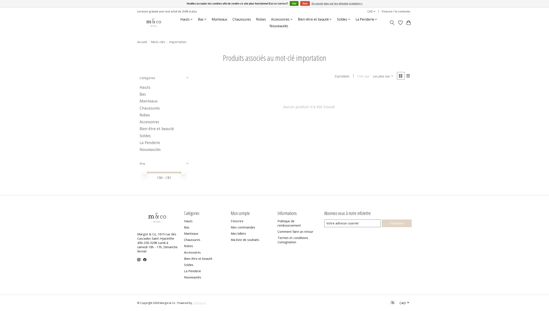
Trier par (363, 76)
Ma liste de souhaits (245, 239)
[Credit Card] (392, 303)
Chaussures (241, 19)
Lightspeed (199, 303)
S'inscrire (237, 221)
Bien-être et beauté (157, 128)
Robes (261, 19)
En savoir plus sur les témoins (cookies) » (337, 3)
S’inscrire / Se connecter (396, 11)
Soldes (145, 135)
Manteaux (219, 19)
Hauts (145, 87)
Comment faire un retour (295, 231)
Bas (143, 94)
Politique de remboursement (289, 223)
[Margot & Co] (154, 23)
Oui (294, 3)
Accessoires (149, 121)
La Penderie (150, 142)
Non (305, 3)
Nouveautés (279, 26)
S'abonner (396, 223)
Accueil (142, 42)
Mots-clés (158, 42)
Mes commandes (243, 227)
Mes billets (238, 233)
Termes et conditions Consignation (293, 240)
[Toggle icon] (392, 23)
